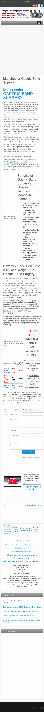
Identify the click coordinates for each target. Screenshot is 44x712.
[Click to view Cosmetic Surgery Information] (21, 558)
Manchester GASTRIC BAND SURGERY (18, 93)
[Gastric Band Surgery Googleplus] (33, 5)
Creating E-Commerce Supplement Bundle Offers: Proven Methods (22, 621)
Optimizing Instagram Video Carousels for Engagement (21, 611)
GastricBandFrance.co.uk (12, 561)
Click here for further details (32, 382)
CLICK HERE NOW (11, 400)
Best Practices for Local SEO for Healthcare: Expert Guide (22, 607)
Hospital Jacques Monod (16, 162)
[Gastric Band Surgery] (22, 14)
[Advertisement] (22, 50)
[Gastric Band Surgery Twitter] (42, 5)
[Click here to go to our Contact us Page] (31, 486)
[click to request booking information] (21, 551)
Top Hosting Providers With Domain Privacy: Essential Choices (20, 602)
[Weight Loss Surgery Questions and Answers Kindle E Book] (22, 555)
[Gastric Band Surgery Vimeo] (39, 5)
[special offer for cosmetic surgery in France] (22, 544)
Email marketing (25, 457)
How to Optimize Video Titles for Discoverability (18, 616)
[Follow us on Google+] (15, 529)
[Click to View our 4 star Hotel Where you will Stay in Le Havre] (21, 548)
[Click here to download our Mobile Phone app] (7, 529)
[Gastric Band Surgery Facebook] (36, 5)
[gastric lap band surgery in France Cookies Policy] (36, 529)
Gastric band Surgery (7, 370)
